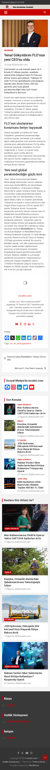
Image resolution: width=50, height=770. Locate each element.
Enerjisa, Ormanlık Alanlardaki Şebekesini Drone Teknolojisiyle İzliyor (29, 428)
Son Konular (14, 399)
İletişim (11, 737)
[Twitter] (33, 324)
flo (15, 343)
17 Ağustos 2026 (24, 417)
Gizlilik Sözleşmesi (18, 721)
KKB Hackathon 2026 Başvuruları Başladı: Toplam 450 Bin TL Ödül (30, 485)
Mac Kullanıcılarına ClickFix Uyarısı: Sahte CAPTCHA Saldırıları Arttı (31, 410)
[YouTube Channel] (32, 387)
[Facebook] (20, 324)
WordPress (34, 765)
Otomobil (22, 440)
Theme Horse (38, 762)
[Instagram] (25, 324)
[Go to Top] (45, 757)
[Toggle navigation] (5, 12)
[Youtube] (16, 324)
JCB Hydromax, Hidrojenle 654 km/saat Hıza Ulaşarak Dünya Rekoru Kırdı (30, 447)
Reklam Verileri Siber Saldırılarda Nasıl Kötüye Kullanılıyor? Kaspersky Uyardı (30, 467)
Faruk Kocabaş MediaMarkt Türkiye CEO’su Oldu (26, 358)
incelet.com (22, 65)
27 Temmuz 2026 (25, 474)
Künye (10, 705)
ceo (11, 343)
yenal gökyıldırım (24, 343)
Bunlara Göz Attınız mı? (19, 500)
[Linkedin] (29, 324)
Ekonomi (8, 50)
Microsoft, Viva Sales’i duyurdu (29, 368)
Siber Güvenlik (24, 405)
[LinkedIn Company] (19, 387)
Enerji (20, 421)
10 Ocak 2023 (10, 65)
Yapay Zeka (22, 479)
